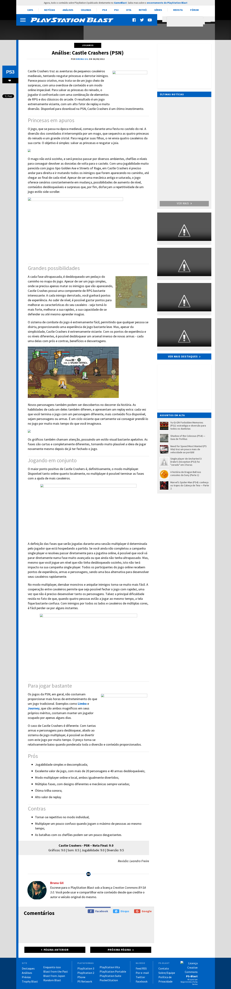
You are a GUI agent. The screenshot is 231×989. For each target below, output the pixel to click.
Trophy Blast (30, 981)
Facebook (101, 911)
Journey (34, 708)
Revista (178, 10)
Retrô (143, 10)
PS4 (104, 10)
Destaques (28, 968)
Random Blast (52, 980)
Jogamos (87, 45)
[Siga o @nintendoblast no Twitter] (142, 20)
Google (147, 911)
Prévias (26, 977)
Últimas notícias (172, 94)
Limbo (82, 703)
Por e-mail (142, 973)
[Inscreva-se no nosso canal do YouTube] (149, 20)
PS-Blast (192, 976)
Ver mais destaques (183, 356)
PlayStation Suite (110, 976)
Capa (30, 10)
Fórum (194, 10)
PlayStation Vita (110, 967)
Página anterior (56, 949)
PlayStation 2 (85, 973)
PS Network (84, 981)
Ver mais (183, 203)
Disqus (125, 911)
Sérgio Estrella (185, 982)
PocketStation (109, 980)
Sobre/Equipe (166, 973)
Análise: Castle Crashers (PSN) (88, 52)
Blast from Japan (54, 976)
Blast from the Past (55, 971)
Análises (68, 10)
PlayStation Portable (113, 971)
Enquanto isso (52, 967)
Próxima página (119, 949)
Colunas (86, 10)
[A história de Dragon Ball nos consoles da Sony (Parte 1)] (47, 30)
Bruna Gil (57, 883)
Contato (163, 968)
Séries (158, 10)
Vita (128, 10)
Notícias (49, 10)
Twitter (140, 977)
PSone (81, 977)
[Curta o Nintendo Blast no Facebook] (134, 20)
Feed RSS (141, 968)
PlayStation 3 (85, 968)
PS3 (116, 10)
